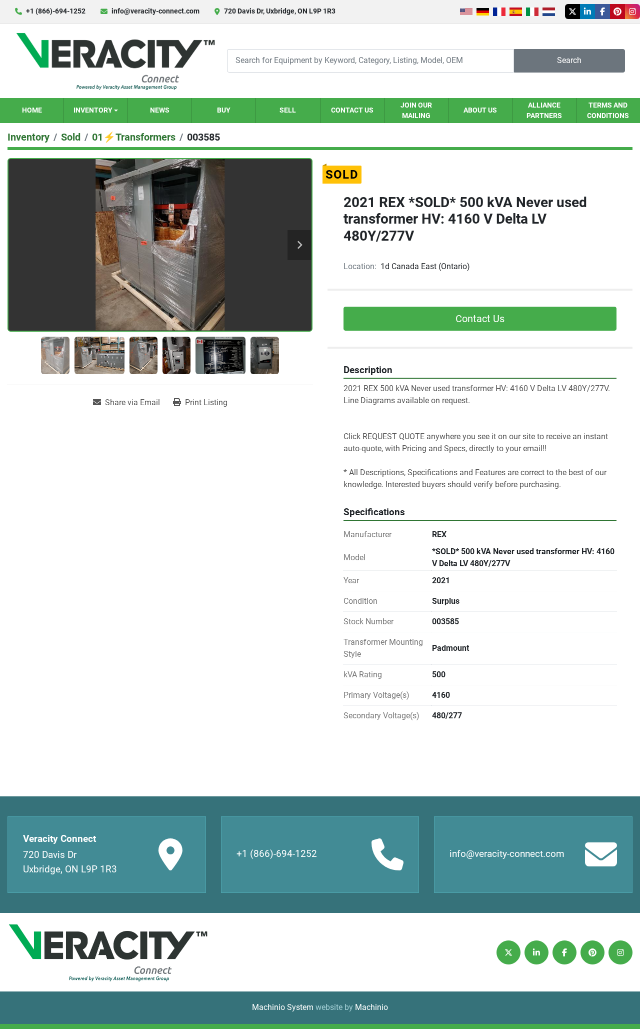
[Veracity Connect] (108, 952)
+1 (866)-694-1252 (56, 11)
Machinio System (283, 1007)
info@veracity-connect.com (156, 11)
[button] (96, 110)
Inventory (93, 110)
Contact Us (352, 110)
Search (569, 60)
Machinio (371, 1007)
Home (32, 110)
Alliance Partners (544, 110)
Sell (288, 110)
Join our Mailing (416, 110)
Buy (223, 110)
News (160, 110)
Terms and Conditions (608, 110)
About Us (480, 110)
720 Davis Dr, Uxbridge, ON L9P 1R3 (280, 11)
